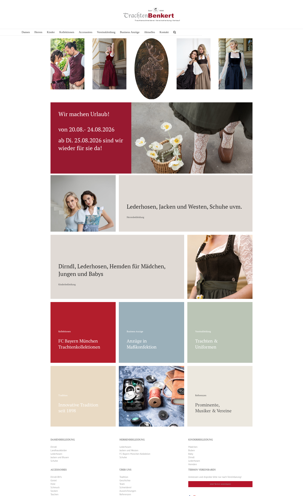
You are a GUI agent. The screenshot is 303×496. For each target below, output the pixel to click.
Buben (191, 450)
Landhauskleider (58, 450)
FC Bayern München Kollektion (134, 453)
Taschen (54, 494)
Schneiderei (125, 487)
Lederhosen (56, 453)
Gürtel (53, 480)
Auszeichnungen (127, 490)
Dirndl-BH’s (56, 476)
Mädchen (192, 446)
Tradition (123, 476)
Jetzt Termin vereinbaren (220, 484)
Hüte (52, 483)
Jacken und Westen (128, 450)
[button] (174, 32)
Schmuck (54, 487)
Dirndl (53, 446)
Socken (54, 490)
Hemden (192, 464)
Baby (190, 453)
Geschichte (125, 480)
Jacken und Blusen (59, 457)
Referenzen (125, 494)
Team (122, 483)
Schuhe (54, 460)
